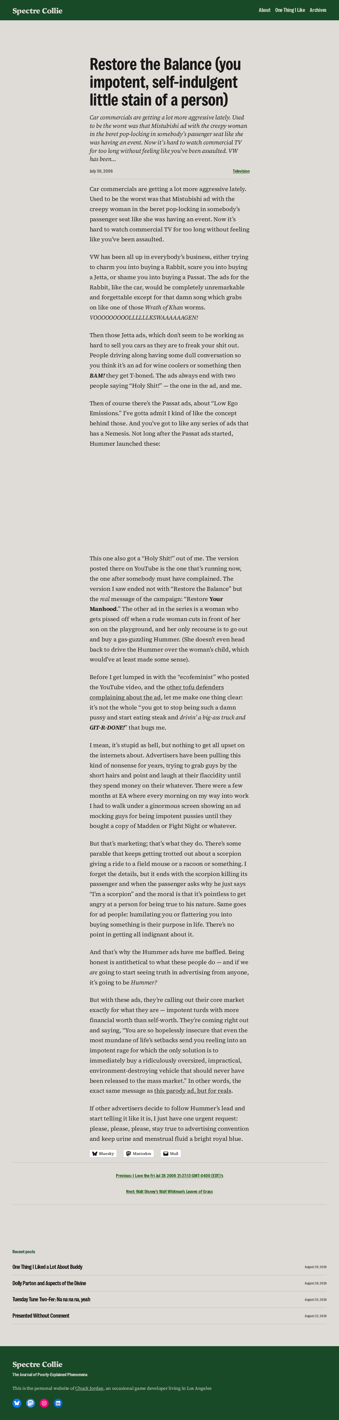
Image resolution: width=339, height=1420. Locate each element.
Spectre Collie (37, 10)
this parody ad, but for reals (192, 1091)
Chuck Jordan (89, 1388)
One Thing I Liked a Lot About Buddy (47, 1267)
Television (241, 171)
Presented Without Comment (40, 1316)
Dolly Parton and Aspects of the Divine (49, 1283)
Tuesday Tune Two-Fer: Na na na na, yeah (51, 1299)
